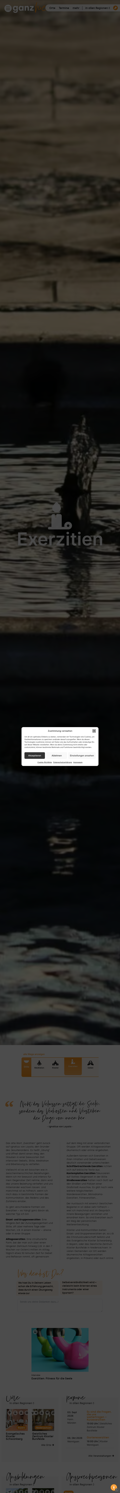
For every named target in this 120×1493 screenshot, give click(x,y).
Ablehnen (57, 755)
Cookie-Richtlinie (44, 762)
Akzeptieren (34, 755)
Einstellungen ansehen (82, 755)
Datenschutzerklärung (62, 762)
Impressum (78, 762)
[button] (94, 730)
